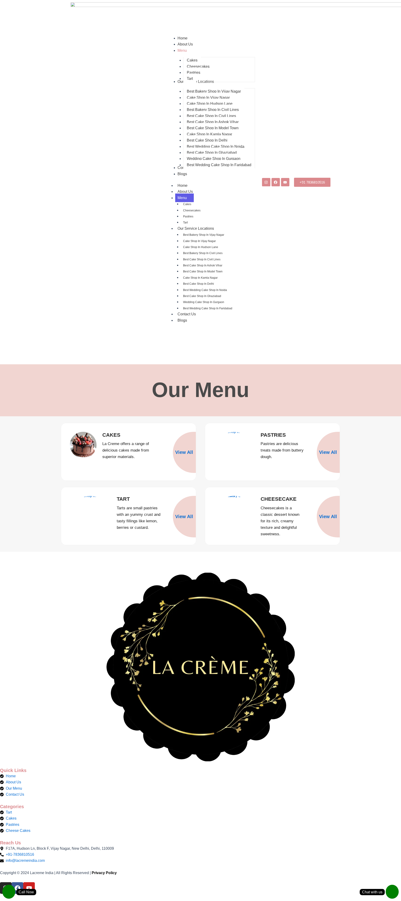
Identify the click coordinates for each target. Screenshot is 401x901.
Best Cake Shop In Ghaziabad (202, 296)
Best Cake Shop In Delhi (198, 283)
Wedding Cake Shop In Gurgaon (203, 302)
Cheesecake (279, 499)
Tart (185, 222)
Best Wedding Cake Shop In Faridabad (207, 308)
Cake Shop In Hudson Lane (200, 247)
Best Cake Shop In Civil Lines (201, 259)
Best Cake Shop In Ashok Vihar (202, 265)
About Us (185, 192)
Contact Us (187, 314)
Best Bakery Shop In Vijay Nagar (203, 234)
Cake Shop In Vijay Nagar (199, 241)
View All (184, 452)
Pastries (188, 216)
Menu (182, 198)
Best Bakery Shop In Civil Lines (203, 253)
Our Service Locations (196, 228)
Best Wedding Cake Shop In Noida (205, 290)
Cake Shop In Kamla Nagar (200, 277)
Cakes (187, 204)
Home (183, 185)
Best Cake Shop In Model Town (203, 271)
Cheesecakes (191, 210)
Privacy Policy (104, 873)
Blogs (182, 320)
